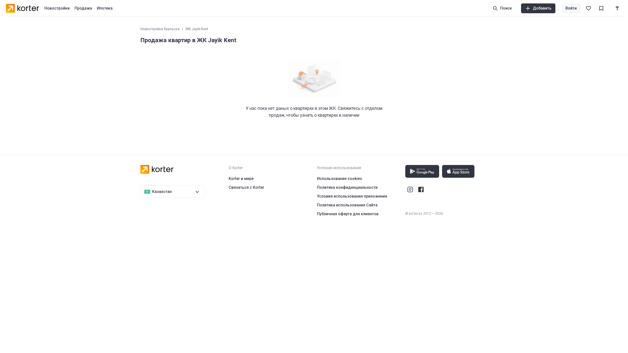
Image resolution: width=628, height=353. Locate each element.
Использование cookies (339, 178)
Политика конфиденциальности (347, 187)
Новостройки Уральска (160, 29)
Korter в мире (241, 178)
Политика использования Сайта (347, 205)
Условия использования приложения (352, 196)
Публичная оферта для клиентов (348, 214)
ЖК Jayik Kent (196, 29)
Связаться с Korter (246, 187)
